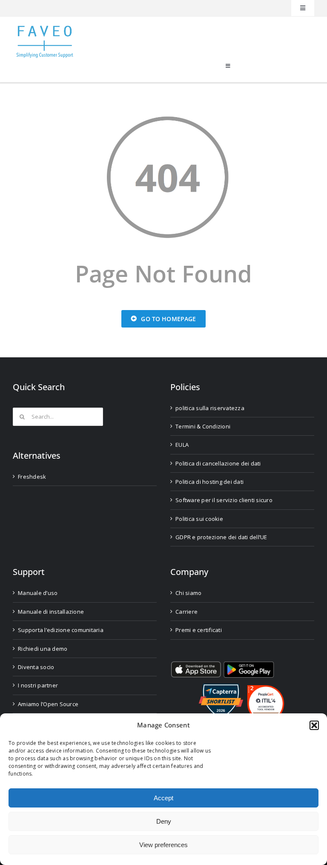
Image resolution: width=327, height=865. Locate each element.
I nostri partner (38, 685)
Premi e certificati (198, 630)
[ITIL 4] (265, 688)
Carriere (186, 611)
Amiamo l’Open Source (48, 704)
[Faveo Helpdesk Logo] (45, 29)
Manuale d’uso (37, 593)
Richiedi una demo (42, 648)
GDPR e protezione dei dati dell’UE (221, 537)
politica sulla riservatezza (209, 408)
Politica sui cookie (199, 519)
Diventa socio (36, 667)
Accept (163, 798)
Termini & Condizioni (202, 426)
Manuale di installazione (51, 611)
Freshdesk (32, 476)
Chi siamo (188, 593)
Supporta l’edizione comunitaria (60, 630)
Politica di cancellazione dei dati (218, 463)
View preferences (163, 844)
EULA (182, 444)
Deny (163, 821)
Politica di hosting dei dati (209, 482)
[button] (314, 725)
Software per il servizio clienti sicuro (223, 500)
